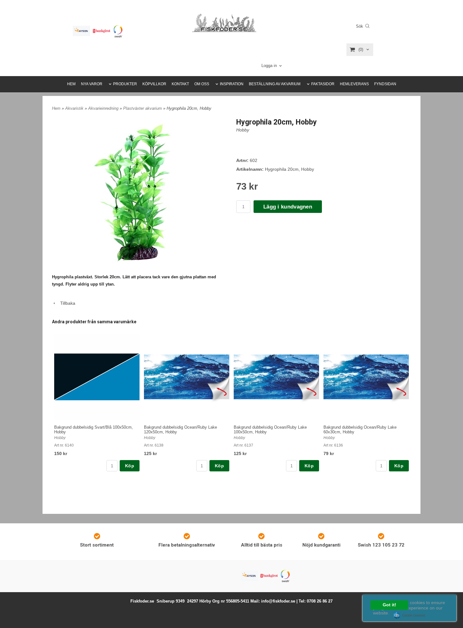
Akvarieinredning (104, 108)
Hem (56, 108)
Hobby (242, 129)
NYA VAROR (91, 84)
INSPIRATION (231, 84)
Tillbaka (65, 303)
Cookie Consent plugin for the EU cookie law (409, 615)
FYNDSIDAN (385, 84)
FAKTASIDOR (322, 84)
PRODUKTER (125, 84)
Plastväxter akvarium (143, 108)
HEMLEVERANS (354, 84)
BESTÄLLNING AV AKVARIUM (274, 84)
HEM (71, 84)
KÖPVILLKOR (154, 84)
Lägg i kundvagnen (287, 207)
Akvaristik (75, 108)
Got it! (389, 605)
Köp (129, 465)
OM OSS (201, 84)
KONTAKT (180, 84)
